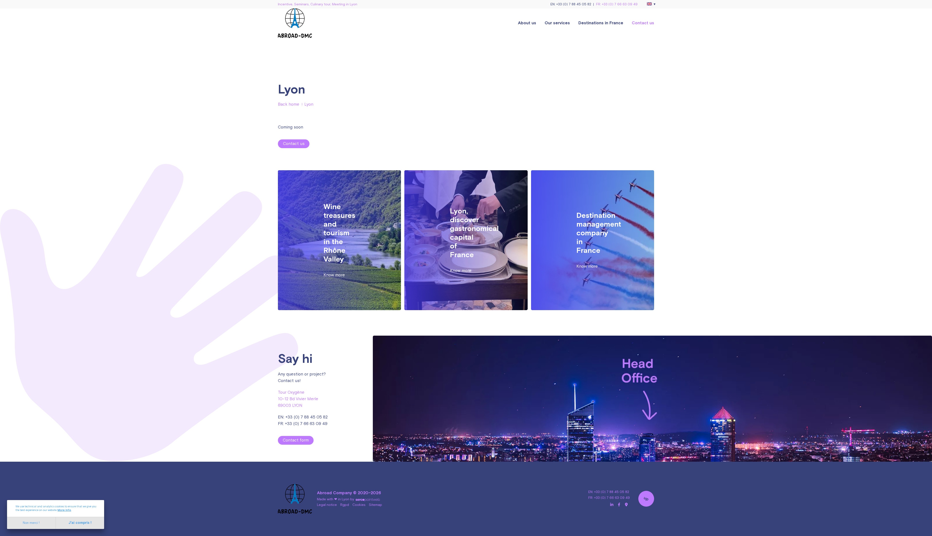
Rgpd (344, 505)
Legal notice (327, 505)
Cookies (359, 505)
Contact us (643, 23)
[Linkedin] (611, 504)
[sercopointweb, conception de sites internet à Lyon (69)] (367, 499)
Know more (334, 275)
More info (64, 510)
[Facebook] (619, 504)
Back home (288, 104)
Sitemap (375, 505)
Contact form (296, 440)
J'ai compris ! (80, 522)
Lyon (308, 104)
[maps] (626, 504)
